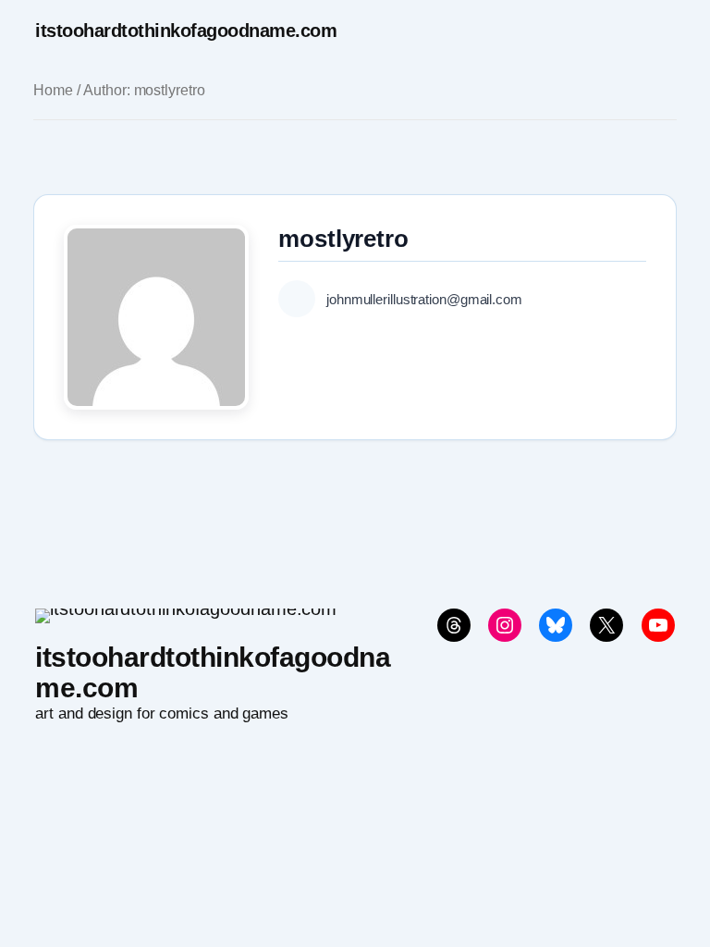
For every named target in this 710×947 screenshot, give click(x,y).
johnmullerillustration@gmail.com (424, 299)
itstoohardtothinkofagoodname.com (186, 30)
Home (53, 90)
